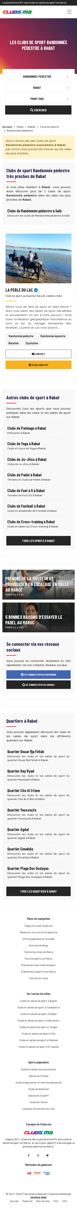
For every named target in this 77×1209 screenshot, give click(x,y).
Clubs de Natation (38, 1089)
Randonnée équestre (52, 336)
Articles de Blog (38, 945)
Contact (40, 354)
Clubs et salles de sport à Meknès (38, 1040)
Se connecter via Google (40, 684)
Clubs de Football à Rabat (26, 506)
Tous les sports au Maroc (38, 958)
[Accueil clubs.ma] (17, 12)
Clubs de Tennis (39, 1102)
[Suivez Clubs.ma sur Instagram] (38, 1155)
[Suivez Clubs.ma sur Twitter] (48, 1155)
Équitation (32, 343)
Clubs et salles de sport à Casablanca (38, 1007)
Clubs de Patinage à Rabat (26, 428)
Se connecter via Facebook (40, 674)
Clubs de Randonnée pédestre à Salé (34, 210)
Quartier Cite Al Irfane (23, 790)
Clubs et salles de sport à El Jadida (39, 1046)
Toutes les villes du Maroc (38, 952)
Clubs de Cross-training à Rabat (31, 521)
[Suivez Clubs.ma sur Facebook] (29, 1155)
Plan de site (43, 1201)
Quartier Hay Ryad (20, 771)
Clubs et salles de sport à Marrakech (38, 1020)
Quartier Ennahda (20, 848)
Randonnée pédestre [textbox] (37, 76)
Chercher (40, 110)
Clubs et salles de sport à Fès (38, 1033)
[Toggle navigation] (69, 11)
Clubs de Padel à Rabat (24, 474)
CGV (64, 1201)
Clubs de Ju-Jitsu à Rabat (27, 459)
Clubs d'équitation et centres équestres (39, 1082)
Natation (13, 343)
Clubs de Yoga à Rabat (23, 443)
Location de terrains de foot (38, 1108)
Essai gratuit (39, 365)
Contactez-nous (38, 978)
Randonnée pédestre (21, 336)
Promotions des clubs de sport (38, 965)
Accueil (14, 1201)
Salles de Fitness (38, 1076)
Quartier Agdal (18, 829)
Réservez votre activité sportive (38, 932)
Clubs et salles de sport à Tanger (38, 1027)
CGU (55, 1201)
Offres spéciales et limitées (38, 938)
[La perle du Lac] (38, 259)
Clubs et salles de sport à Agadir (38, 1000)
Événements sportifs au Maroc (38, 971)
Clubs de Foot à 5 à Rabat (26, 490)
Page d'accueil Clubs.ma (39, 925)
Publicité (27, 1201)
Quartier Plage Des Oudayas (28, 868)
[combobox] (38, 76)
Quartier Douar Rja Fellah (25, 751)
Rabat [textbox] (37, 87)
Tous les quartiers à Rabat (38, 891)
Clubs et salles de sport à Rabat (38, 1014)
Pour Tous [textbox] (37, 98)
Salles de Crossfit (38, 1095)
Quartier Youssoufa (21, 810)
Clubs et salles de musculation (38, 1069)
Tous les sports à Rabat (38, 541)
